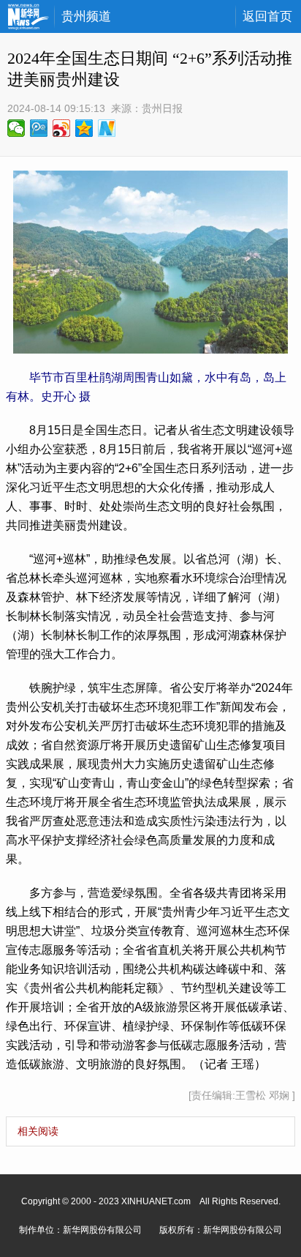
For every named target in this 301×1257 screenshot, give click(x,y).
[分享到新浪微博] (62, 128)
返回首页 (267, 16)
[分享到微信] (16, 128)
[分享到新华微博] (107, 128)
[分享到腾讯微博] (39, 128)
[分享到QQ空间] (84, 128)
